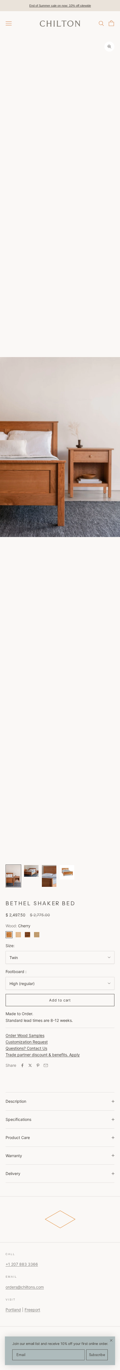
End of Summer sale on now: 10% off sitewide (60, 5)
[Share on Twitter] (30, 1065)
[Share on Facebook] (22, 1065)
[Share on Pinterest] (38, 1065)
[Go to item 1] (13, 876)
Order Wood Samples (25, 1035)
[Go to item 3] (49, 876)
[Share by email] (46, 1065)
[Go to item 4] (67, 872)
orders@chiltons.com (25, 1287)
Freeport (32, 1309)
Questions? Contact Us (26, 1048)
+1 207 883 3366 (22, 1264)
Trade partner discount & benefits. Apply (43, 1054)
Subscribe (97, 1355)
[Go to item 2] (31, 871)
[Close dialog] (111, 1340)
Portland (13, 1309)
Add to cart (60, 1000)
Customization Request (27, 1041)
